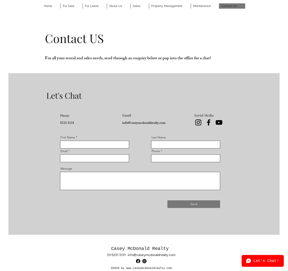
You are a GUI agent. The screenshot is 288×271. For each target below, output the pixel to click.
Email (64, 151)
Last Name (159, 137)
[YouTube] (219, 122)
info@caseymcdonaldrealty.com (144, 123)
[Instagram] (198, 122)
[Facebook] (209, 122)
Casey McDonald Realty (141, 248)
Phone (156, 151)
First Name (68, 137)
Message (66, 168)
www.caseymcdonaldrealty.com (149, 268)
